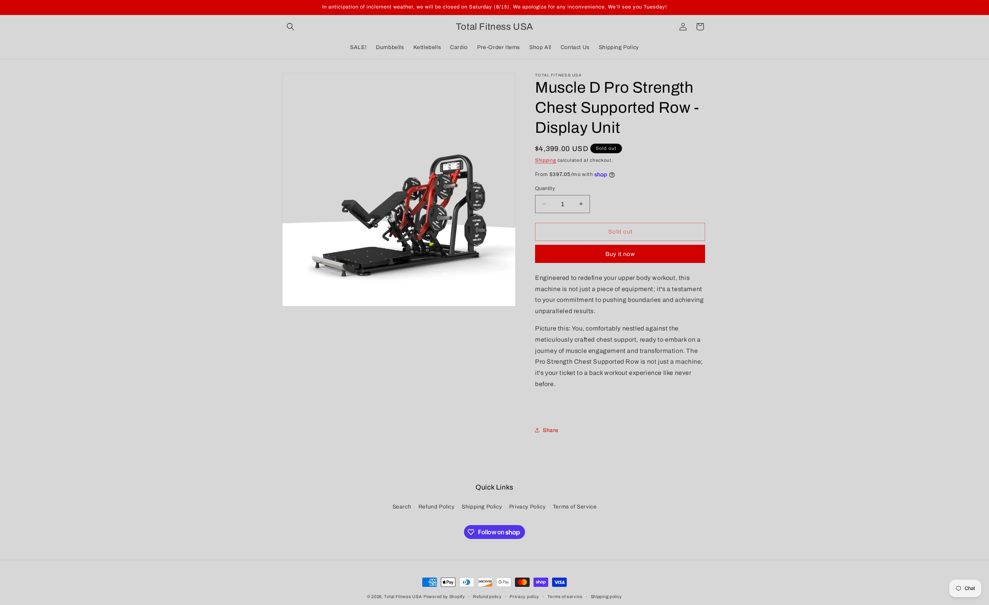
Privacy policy (524, 596)
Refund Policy (436, 507)
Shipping (545, 160)
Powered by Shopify (444, 596)
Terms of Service (575, 507)
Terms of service (565, 596)
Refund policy (487, 596)
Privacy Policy (527, 507)
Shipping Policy (482, 507)
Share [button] (551, 430)
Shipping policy (606, 596)
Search (402, 507)
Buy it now (620, 254)
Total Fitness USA (403, 596)
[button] (290, 26)
